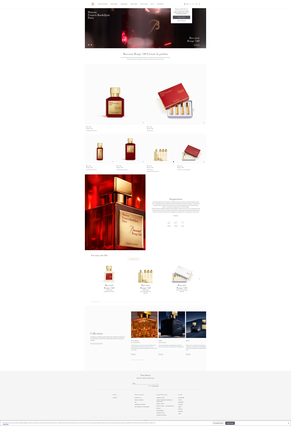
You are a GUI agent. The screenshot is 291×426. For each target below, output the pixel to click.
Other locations (181, 20)
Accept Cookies (230, 423)
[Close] (288, 423)
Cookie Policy (6, 424)
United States (181, 17)
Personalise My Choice (218, 423)
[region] (145, 423)
